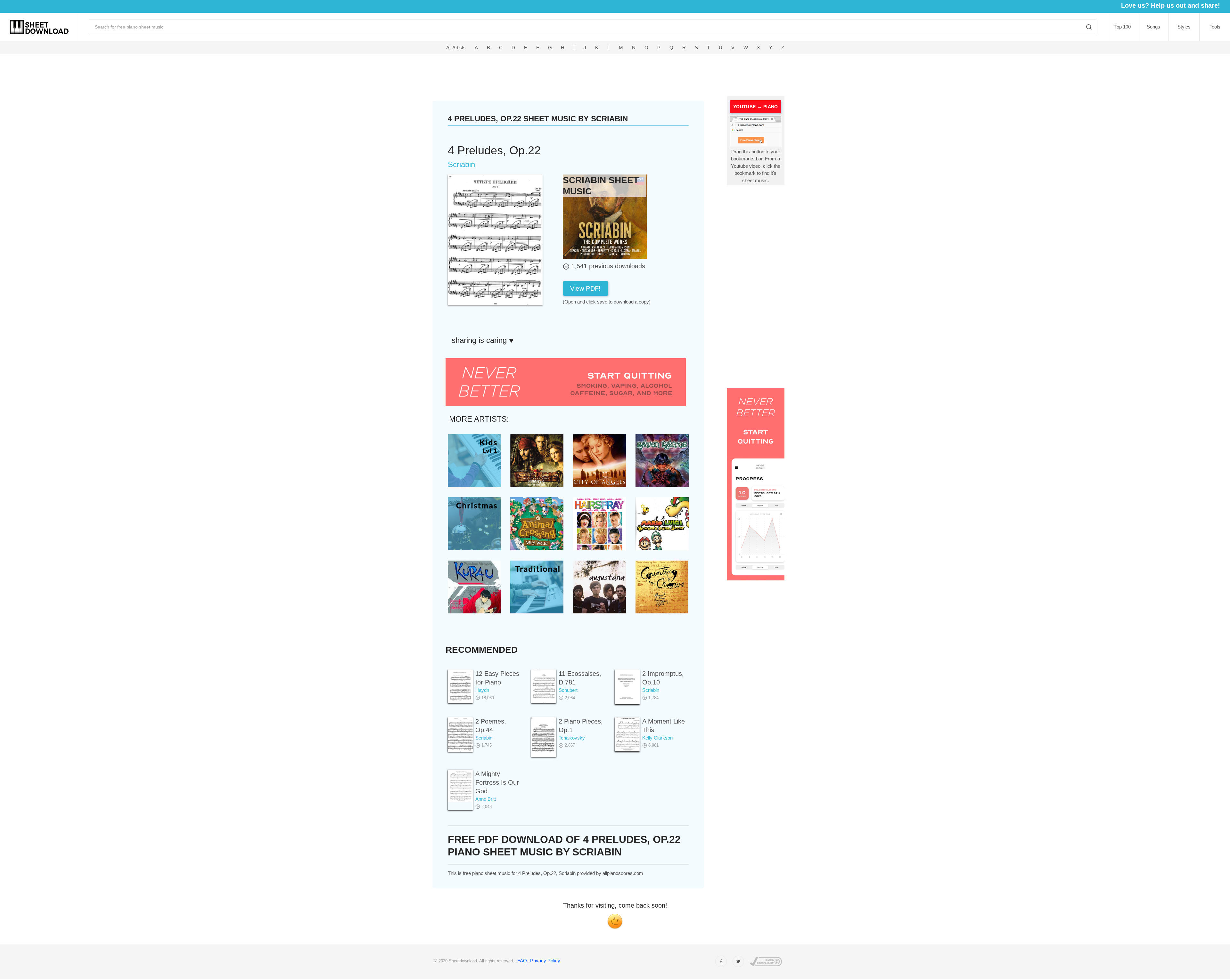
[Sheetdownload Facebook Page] (721, 961)
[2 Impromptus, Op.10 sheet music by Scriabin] (627, 686)
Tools (1215, 26)
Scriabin (650, 690)
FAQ (522, 960)
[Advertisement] (512, 73)
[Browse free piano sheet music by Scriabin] (605, 216)
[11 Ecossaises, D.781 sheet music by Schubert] (543, 686)
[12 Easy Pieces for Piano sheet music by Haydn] (460, 686)
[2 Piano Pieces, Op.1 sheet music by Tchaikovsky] (543, 737)
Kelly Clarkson (657, 737)
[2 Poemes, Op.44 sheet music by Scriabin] (460, 734)
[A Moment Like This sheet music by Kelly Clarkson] (627, 734)
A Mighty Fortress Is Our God (497, 782)
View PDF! (585, 288)
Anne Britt (485, 799)
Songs (1153, 26)
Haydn (482, 690)
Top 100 (1122, 26)
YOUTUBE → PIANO (755, 106)
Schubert (568, 690)
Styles (1184, 26)
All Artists (456, 47)
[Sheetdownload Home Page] (39, 27)
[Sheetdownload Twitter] (738, 961)
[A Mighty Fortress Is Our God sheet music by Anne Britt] (460, 786)
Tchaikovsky (572, 737)
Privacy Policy (545, 960)
